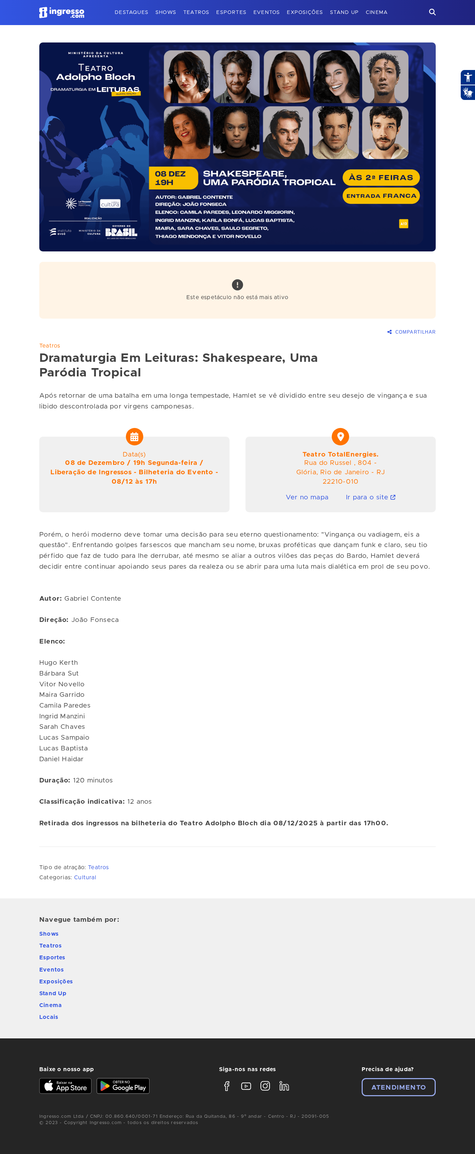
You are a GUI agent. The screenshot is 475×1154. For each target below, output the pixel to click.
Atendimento (398, 1087)
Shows (165, 12)
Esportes (231, 12)
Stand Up (344, 12)
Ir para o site (368, 497)
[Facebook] (227, 1092)
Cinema (377, 12)
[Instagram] (265, 1092)
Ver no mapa (307, 497)
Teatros (196, 12)
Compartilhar (414, 332)
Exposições (305, 12)
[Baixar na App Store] (65, 1086)
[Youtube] (246, 1092)
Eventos (266, 12)
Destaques (131, 12)
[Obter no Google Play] (123, 1086)
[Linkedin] (284, 1092)
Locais (48, 1017)
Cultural (85, 877)
